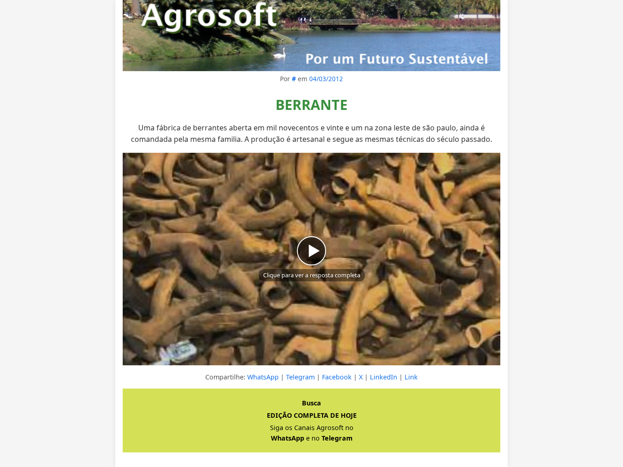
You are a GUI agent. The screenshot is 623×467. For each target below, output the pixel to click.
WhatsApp (263, 377)
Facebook (337, 377)
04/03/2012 (326, 78)
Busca (311, 403)
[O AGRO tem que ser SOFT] (311, 35)
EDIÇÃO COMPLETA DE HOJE (312, 415)
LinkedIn (383, 377)
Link (411, 377)
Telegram (300, 377)
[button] (311, 259)
